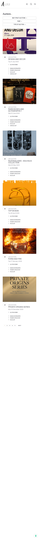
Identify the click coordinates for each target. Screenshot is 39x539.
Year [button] (19, 21)
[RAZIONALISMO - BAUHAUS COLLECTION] (19, 143)
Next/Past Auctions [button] (19, 18)
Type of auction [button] (19, 24)
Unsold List (13, 74)
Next (19, 325)
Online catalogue (15, 70)
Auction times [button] (14, 64)
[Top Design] (19, 193)
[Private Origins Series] (19, 289)
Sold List (12, 72)
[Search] (31, 4)
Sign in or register (15, 68)
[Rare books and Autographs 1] (19, 91)
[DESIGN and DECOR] (19, 41)
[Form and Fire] (19, 241)
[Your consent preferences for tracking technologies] (36, 536)
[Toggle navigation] (27, 4)
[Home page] (5, 4)
